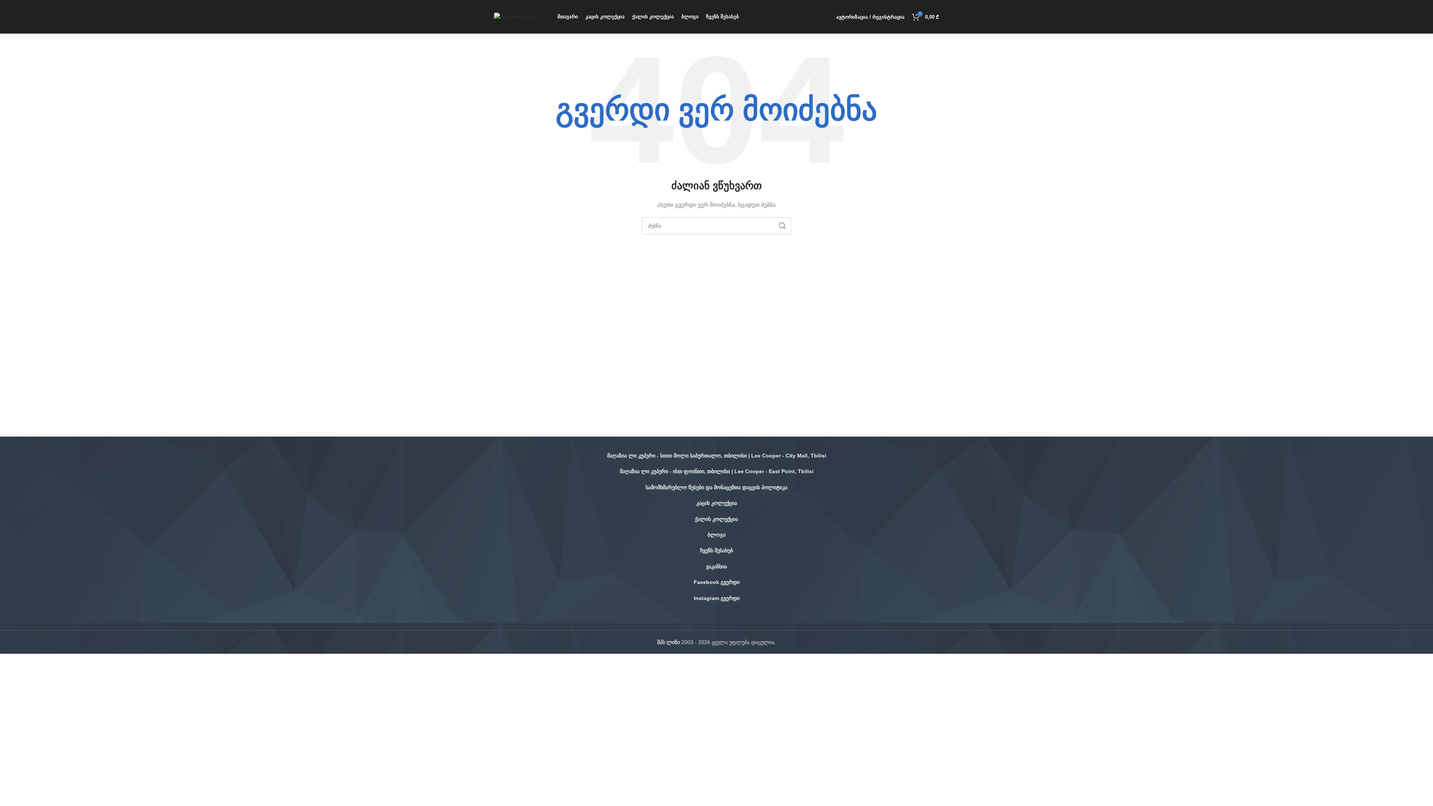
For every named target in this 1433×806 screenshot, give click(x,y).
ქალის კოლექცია (716, 519)
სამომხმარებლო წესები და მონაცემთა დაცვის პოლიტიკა (716, 487)
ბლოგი (716, 535)
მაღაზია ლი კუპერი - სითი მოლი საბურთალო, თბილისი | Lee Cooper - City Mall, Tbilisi (716, 456)
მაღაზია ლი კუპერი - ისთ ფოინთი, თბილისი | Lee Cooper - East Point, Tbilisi (717, 471)
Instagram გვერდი (717, 598)
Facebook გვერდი (717, 582)
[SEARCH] (782, 225)
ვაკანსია (716, 566)
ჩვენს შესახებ (716, 550)
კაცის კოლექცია (716, 503)
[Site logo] (516, 16)
